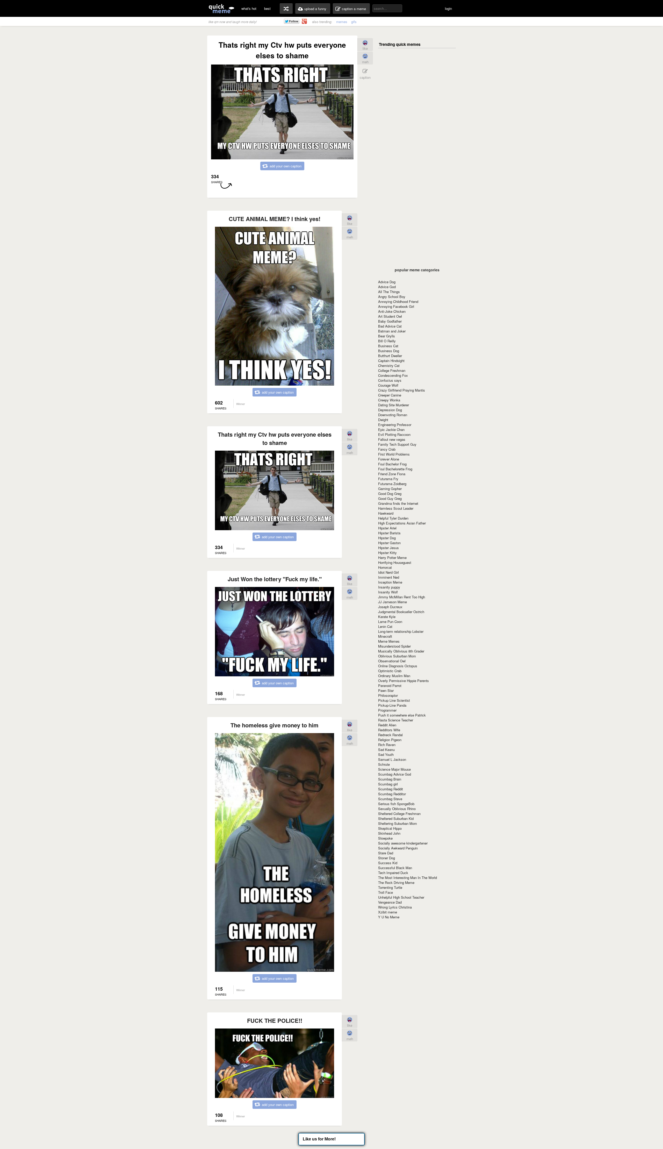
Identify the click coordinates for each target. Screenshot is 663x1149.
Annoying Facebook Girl (396, 306)
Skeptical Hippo (390, 828)
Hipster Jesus (388, 547)
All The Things (389, 291)
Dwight (383, 419)
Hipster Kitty (387, 552)
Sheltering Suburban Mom (397, 823)
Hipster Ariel (387, 528)
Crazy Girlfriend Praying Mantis (401, 390)
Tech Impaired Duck (393, 872)
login (448, 8)
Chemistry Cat (389, 365)
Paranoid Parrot (389, 685)
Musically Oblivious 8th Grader (401, 651)
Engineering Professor (394, 424)
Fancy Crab (386, 449)
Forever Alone (388, 459)
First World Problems (394, 454)
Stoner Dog (386, 857)
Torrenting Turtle (390, 887)
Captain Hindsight (391, 360)
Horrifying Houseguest (394, 562)
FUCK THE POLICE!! (274, 1020)
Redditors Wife (389, 729)
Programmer (387, 710)
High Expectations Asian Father (402, 523)
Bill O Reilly (387, 340)
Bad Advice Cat (390, 326)
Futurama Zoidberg (392, 483)
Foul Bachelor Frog (392, 464)
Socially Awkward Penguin (398, 848)
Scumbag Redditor (392, 793)
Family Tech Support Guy (397, 444)
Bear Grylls (386, 336)
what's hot (248, 8)
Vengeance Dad (390, 902)
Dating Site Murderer (393, 404)
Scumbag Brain (389, 779)
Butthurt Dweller (390, 355)
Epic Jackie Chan (391, 429)
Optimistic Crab (389, 670)
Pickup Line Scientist (394, 700)
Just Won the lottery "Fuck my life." (275, 579)
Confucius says (389, 380)
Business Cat (388, 345)
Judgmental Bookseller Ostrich (401, 611)
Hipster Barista (389, 532)
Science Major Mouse (394, 769)
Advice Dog (386, 281)
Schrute (384, 764)
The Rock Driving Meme (396, 882)
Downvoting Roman (392, 414)
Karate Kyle (386, 616)
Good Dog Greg (389, 493)
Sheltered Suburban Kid (396, 818)
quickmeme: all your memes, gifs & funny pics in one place (221, 8)
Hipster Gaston (389, 542)
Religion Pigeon (389, 739)
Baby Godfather (390, 321)
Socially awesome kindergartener (403, 843)
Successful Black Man (395, 867)
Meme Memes (389, 641)
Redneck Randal (390, 734)
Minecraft (385, 636)
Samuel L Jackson (392, 759)
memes (341, 21)
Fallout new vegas (391, 439)
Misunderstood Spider (394, 646)
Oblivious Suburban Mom (397, 656)
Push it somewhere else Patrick (402, 715)
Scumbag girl (388, 784)
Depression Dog (390, 409)
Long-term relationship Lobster (400, 631)
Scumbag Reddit (390, 788)
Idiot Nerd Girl (388, 572)
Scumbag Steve (390, 798)
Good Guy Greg (390, 498)
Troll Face (385, 892)
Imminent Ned (388, 577)
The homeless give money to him (274, 725)
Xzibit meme (387, 912)
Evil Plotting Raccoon (394, 434)
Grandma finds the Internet (398, 503)
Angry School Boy (391, 296)
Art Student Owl (390, 316)
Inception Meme (390, 582)
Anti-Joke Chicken (392, 311)
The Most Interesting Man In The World (407, 877)
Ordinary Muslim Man (394, 675)
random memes (286, 8)
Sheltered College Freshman (399, 813)
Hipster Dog (387, 537)
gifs (354, 21)
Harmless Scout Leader (395, 508)
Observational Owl (392, 660)
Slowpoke (385, 838)
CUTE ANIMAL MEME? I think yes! (274, 219)
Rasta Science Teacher (395, 720)
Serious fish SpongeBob (396, 803)
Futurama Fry (388, 478)
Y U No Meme (388, 916)
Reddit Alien (387, 724)
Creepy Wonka (389, 400)
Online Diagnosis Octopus (397, 665)
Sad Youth (386, 754)
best (267, 8)
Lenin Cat (385, 626)
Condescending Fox (393, 375)
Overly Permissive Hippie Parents (403, 680)
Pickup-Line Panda (392, 705)
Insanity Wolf (388, 592)
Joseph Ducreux (390, 606)
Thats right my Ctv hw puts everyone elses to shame (275, 438)
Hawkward (385, 513)
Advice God (387, 286)
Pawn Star (386, 690)
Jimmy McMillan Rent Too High (401, 596)
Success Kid (387, 862)
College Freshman (391, 370)
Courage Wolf (388, 385)
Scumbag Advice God (394, 774)
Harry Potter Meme (392, 557)
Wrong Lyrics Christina (395, 907)
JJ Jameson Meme (392, 601)
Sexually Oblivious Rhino (397, 808)
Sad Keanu (386, 749)
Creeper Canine (389, 395)
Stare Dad (385, 852)
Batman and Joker (392, 331)
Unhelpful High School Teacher (401, 897)
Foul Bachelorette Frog (395, 468)
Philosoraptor (388, 695)
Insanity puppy (389, 587)
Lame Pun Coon (390, 621)
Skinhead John (389, 833)
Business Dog (388, 350)
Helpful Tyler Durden (393, 518)
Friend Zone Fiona (391, 473)
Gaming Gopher (390, 488)
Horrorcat (385, 567)
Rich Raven (386, 744)
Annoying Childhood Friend (398, 301)
